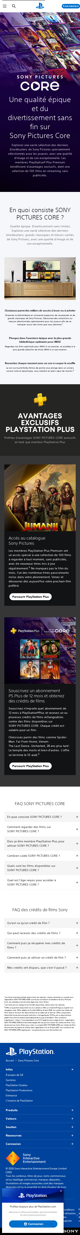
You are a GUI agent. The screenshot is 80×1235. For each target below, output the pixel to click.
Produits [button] (12, 1110)
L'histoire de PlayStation (19, 1100)
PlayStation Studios (16, 1085)
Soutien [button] (11, 1127)
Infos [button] (9, 1069)
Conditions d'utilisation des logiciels (69, 1215)
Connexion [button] (13, 1144)
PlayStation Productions (19, 1090)
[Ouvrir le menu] (4, 6)
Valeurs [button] (11, 1118)
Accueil (10, 1060)
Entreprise (11, 1095)
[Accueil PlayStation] (40, 6)
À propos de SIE (14, 1075)
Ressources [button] (14, 1135)
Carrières (11, 1080)
